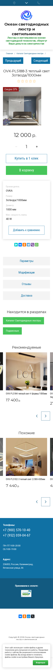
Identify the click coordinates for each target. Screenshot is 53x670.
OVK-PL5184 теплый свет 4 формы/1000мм (26, 393)
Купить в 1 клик (26, 158)
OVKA (9, 190)
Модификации (26, 272)
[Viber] (32, 244)
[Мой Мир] (28, 616)
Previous (36, 416)
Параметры (26, 261)
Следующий (41, 60)
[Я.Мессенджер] (16, 244)
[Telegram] (28, 244)
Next (45, 416)
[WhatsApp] (36, 244)
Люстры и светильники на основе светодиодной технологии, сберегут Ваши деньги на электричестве (26, 40)
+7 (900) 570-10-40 (16, 530)
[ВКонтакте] (20, 244)
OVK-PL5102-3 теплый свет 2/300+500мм (25, 479)
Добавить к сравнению (26, 230)
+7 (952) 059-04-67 (16, 535)
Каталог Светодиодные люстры (23, 320)
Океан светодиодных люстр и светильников (26, 29)
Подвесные (12, 330)
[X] (32, 616)
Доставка (26, 295)
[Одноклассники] (24, 244)
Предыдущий (13, 60)
